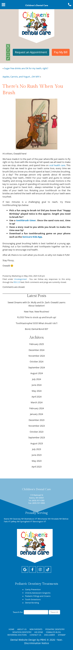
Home (11, 629)
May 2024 (36, 390)
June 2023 (36, 454)
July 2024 (36, 379)
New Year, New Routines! (36, 311)
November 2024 (37, 355)
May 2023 (36, 460)
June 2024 (36, 384)
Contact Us (35, 635)
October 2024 (36, 361)
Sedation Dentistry (21, 632)
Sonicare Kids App (32, 236)
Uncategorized (20, 279)
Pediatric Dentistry (55, 629)
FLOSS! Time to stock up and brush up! (36, 317)
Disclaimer (49, 635)
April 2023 (36, 466)
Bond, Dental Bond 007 (36, 329)
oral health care (57, 165)
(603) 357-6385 (38, 500)
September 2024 (36, 367)
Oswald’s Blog (53, 632)
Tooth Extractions (33, 599)
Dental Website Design (23, 639)
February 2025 (36, 344)
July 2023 (36, 449)
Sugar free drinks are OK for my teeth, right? (26, 68)
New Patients (36, 629)
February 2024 (36, 408)
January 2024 (36, 414)
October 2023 (36, 431)
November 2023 (37, 425)
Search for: (18, 612)
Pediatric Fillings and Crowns (37, 596)
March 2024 (36, 402)
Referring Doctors (17, 635)
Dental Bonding (32, 602)
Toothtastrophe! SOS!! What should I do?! (36, 323)
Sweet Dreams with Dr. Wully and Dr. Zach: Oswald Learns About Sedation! (36, 304)
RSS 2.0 (17, 282)
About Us (21, 629)
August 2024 (36, 373)
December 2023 (36, 420)
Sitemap (62, 635)
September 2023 (36, 437)
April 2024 (36, 396)
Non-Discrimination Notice (43, 641)
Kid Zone (38, 632)
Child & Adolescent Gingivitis (37, 593)
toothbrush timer (26, 220)
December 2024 (36, 350)
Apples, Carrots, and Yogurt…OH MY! (21, 76)
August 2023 (36, 443)
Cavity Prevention (33, 589)
